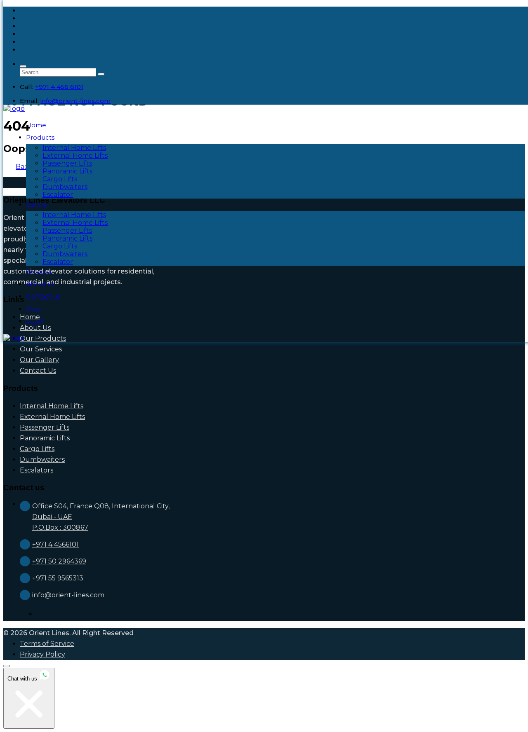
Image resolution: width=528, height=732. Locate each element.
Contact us (43, 296)
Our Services (41, 349)
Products (40, 137)
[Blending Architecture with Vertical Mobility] (14, 108)
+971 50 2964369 (59, 561)
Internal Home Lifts (74, 148)
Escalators (36, 470)
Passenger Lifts (67, 163)
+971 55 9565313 (57, 578)
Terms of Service (47, 644)
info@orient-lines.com (75, 101)
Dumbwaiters (64, 187)
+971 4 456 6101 (59, 87)
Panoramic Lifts (67, 171)
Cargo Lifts (59, 179)
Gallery (36, 204)
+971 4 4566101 (55, 544)
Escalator (57, 195)
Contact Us (38, 370)
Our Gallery (39, 360)
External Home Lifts (75, 155)
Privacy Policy (42, 654)
